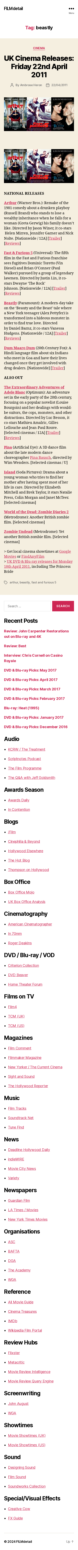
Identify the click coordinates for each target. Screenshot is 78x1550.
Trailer (55, 238)
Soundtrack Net (21, 1118)
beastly (25, 582)
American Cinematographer (30, 924)
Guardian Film (19, 1200)
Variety (13, 1178)
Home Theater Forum (25, 984)
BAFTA (14, 1251)
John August (18, 1403)
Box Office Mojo (21, 892)
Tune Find (16, 1127)
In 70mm (15, 933)
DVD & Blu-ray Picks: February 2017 (34, 698)
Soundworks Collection (26, 1486)
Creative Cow (19, 1509)
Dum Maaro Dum (19, 348)
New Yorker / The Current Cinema (35, 1067)
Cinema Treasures (22, 1311)
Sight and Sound (21, 1076)
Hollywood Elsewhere (25, 851)
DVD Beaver (18, 975)
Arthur (10, 203)
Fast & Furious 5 (18, 253)
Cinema (39, 48)
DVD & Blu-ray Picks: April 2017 (31, 680)
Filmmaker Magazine (24, 1057)
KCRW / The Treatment (26, 749)
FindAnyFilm (32, 556)
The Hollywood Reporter (28, 1086)
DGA (12, 1261)
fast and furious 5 (43, 582)
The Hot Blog (19, 860)
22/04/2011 (59, 85)
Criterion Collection (23, 965)
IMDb (12, 1321)
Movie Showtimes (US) (26, 1445)
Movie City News (22, 1168)
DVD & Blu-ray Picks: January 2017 (34, 717)
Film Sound (17, 1477)
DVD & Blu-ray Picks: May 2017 (30, 670)
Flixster (14, 1353)
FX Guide (15, 1518)
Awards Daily (18, 800)
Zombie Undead (18, 531)
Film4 (12, 1007)
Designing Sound (21, 1467)
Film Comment (19, 1048)
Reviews (12, 243)
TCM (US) (16, 1026)
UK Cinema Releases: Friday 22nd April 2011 (39, 66)
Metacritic (16, 1362)
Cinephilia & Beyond (24, 841)
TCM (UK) (16, 1016)
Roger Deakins (20, 943)
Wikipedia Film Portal (25, 1330)
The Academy (19, 1270)
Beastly (10, 303)
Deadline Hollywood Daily (29, 1150)
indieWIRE (16, 1159)
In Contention (19, 809)
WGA (12, 1279)
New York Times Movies (27, 1219)
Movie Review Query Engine (30, 1381)
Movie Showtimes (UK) (27, 1435)
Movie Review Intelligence (29, 1372)
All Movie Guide (20, 1302)
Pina (8, 447)
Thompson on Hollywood (28, 870)
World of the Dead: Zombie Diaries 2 (36, 512)
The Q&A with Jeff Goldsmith (31, 778)
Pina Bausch (40, 457)
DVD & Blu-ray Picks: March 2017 (32, 689)
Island (9, 472)
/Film (12, 832)
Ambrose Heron (31, 85)
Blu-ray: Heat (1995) (21, 708)
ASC (11, 1242)
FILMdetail (13, 8)
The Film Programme (24, 768)
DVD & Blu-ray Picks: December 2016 (36, 727)
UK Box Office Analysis (26, 902)
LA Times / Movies (23, 1210)
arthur (14, 582)
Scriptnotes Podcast (24, 759)
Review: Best (15, 646)
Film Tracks (17, 1108)
